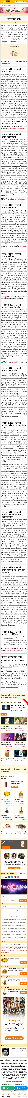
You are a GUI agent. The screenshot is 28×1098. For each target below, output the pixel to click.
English (5, 907)
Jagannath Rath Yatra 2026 (8, 947)
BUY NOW (4, 714)
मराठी (14, 5)
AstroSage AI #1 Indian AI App (14, 1065)
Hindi (14, 907)
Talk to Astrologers (6, 1084)
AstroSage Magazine (8, 904)
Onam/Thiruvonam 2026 (10, 950)
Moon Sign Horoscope (11, 1063)
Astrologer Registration (14, 1078)
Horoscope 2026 (6, 1071)
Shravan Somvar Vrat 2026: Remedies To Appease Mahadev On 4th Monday (14, 934)
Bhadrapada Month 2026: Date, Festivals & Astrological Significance (14, 925)
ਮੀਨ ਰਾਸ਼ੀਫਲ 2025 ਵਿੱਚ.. (12, 15)
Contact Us (20, 1074)
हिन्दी (2, 5)
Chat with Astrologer (21, 1)
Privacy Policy (15, 1075)
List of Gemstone (17, 1059)
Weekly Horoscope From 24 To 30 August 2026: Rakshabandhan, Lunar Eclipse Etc (14, 937)
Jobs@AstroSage (20, 1077)
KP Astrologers (18, 1091)
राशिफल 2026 (14, 1071)
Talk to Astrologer (8, 1087)
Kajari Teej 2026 (5, 952)
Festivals (5, 942)
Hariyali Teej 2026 (15, 949)
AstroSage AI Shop (6, 1059)
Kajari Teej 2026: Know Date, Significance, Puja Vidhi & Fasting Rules (14, 910)
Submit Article (11, 1074)
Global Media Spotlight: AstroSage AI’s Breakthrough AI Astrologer (14, 1066)
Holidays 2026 (13, 945)
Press (3, 1065)
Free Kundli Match (18, 1062)
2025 (5, 15)
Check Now (9, 730)
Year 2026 (22, 907)
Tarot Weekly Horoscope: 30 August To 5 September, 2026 (14, 913)
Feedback (4, 1074)
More (18, 5)
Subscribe (23, 900)
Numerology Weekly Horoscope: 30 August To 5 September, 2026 (14, 916)
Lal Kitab (24, 1069)
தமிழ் (5, 5)
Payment (8, 1075)
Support (12, 1077)
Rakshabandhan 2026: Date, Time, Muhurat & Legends (14, 922)
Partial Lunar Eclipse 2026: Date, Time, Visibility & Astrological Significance (14, 919)
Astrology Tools (23, 1072)
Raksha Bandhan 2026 (21, 950)
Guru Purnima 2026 (6, 949)
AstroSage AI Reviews (14, 1069)
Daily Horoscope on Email (21, 896)
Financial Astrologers (8, 1091)
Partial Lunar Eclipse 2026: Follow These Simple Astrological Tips (14, 931)
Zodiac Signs (23, 1060)
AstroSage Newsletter (7, 896)
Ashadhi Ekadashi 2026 (20, 947)
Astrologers (8, 1060)
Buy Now (6, 847)
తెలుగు (9, 5)
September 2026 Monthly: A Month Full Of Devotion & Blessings (14, 928)
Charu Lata (7, 22)
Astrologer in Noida (7, 1062)
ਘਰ (1, 15)
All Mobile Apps (22, 873)
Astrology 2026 (13, 1072)
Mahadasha (16, 1060)
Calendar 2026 (21, 945)
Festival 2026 (5, 945)
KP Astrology (22, 1063)
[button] (2, 10)
